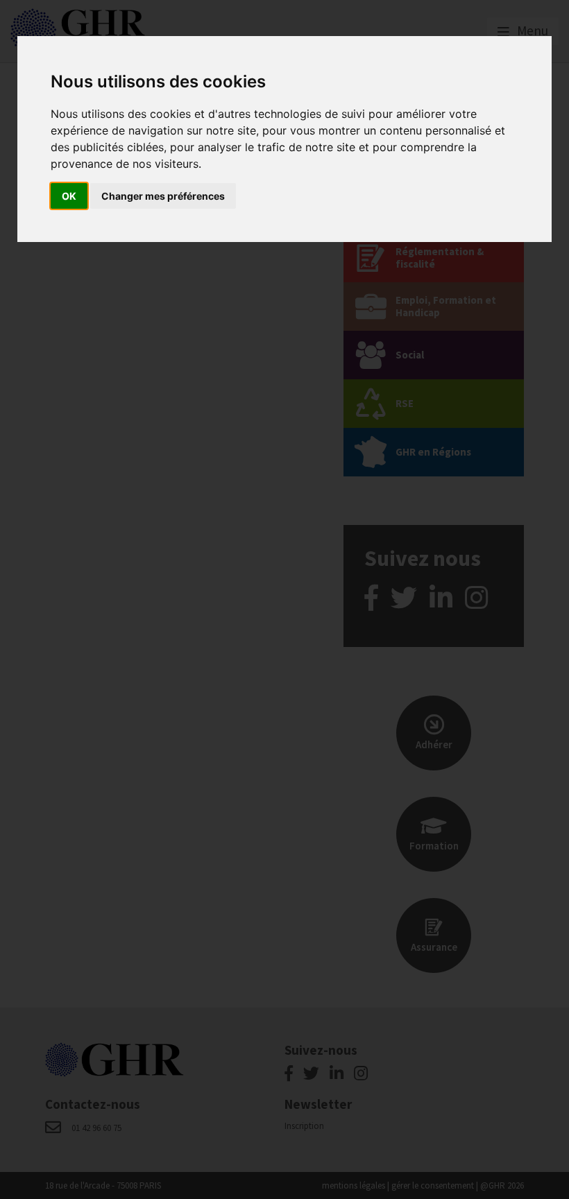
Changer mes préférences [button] (163, 196)
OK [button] (69, 196)
